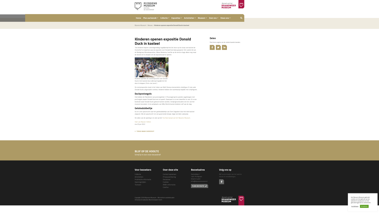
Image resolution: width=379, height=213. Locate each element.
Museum (201, 17)
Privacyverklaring (169, 177)
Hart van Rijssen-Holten (143, 122)
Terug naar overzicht (145, 131)
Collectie (164, 17)
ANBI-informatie (169, 184)
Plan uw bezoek (149, 17)
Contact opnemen (169, 174)
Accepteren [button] (364, 206)
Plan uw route (198, 186)
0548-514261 (196, 179)
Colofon (166, 187)
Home (138, 17)
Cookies (166, 182)
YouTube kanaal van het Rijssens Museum (176, 118)
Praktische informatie (143, 179)
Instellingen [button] (354, 206)
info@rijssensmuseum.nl (199, 181)
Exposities (175, 17)
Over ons (213, 17)
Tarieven (138, 184)
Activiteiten (189, 17)
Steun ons (224, 17)
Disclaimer (167, 179)
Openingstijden (140, 182)
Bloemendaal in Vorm (155, 200)
